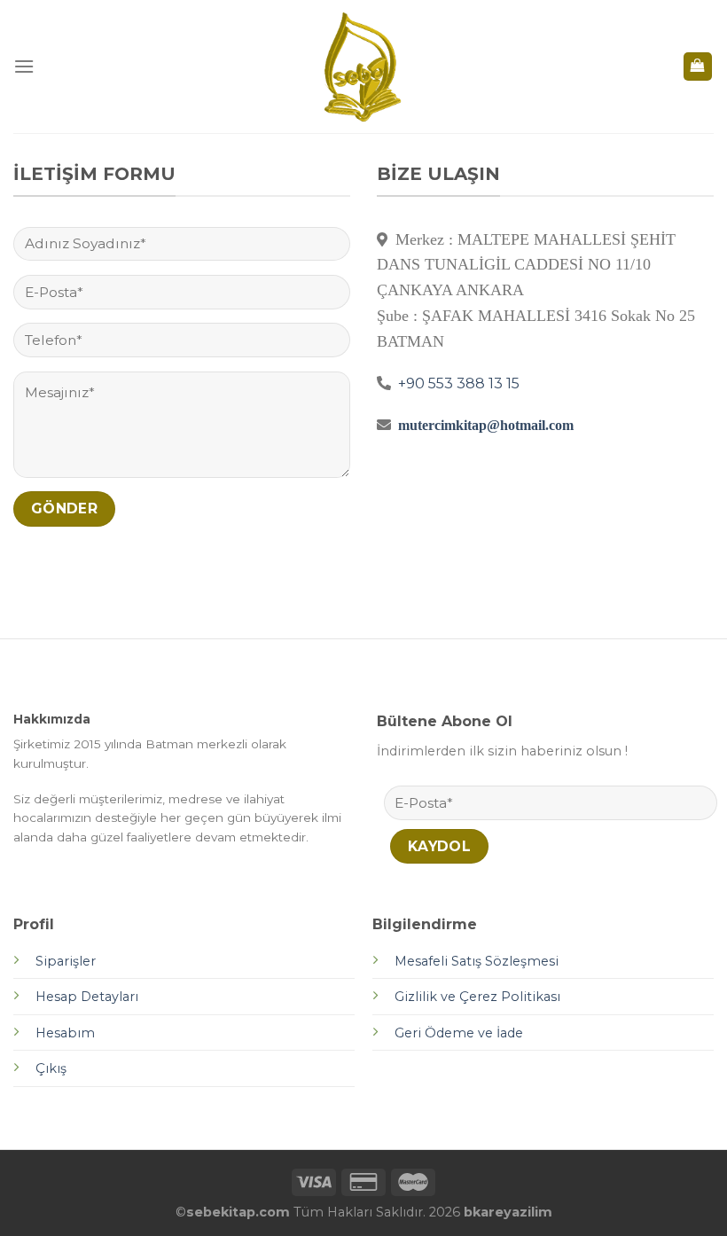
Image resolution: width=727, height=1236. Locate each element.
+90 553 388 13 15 (457, 383)
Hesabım (65, 1033)
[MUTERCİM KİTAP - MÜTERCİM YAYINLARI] (364, 66)
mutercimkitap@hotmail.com (486, 425)
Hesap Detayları (86, 997)
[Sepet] (698, 67)
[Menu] (24, 66)
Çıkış (50, 1068)
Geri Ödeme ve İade (461, 1033)
